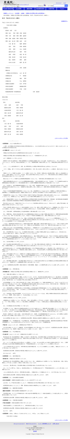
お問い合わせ (56, 423)
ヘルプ (64, 2)
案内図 (35, 431)
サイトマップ (58, 2)
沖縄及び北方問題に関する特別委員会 (35, 13)
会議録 (22, 13)
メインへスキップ (24, 4)
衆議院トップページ (8, 13)
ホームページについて (19, 423)
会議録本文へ (64, 21)
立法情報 (17, 13)
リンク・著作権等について (44, 423)
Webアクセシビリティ (31, 423)
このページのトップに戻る (61, 138)
